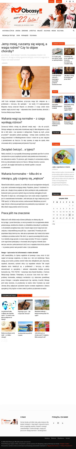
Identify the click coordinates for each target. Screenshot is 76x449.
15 (69, 212)
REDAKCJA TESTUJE (8, 35)
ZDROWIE (25, 31)
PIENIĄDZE (24, 35)
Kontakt (68, 438)
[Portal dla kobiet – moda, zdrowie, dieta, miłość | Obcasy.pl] (38, 15)
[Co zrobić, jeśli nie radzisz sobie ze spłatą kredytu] (57, 51)
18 (57, 215)
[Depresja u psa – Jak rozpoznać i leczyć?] (25, 305)
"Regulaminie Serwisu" (53, 446)
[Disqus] (25, 373)
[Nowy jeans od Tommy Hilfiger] (69, 116)
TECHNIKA (33, 35)
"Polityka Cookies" (64, 444)
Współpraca (61, 438)
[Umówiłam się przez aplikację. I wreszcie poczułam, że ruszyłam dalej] (69, 51)
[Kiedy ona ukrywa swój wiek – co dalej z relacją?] (8, 326)
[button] (73, 31)
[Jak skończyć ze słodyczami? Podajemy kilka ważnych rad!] (42, 326)
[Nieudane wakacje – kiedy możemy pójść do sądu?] (42, 305)
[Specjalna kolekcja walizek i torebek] (57, 99)
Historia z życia (8, 31)
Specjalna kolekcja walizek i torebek (57, 106)
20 (63, 215)
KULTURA (60, 31)
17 (53, 215)
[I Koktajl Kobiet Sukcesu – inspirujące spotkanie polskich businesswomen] (57, 70)
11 (57, 212)
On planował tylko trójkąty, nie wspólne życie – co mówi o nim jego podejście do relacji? (7, 315)
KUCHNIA (47, 31)
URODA (17, 31)
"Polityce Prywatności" (66, 446)
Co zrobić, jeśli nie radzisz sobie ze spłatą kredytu (57, 58)
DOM (18, 35)
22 (69, 215)
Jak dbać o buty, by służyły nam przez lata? (69, 77)
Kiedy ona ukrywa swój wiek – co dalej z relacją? (8, 335)
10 (53, 212)
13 (63, 212)
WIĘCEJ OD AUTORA (24, 295)
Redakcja (47, 438)
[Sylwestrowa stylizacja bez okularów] (57, 116)
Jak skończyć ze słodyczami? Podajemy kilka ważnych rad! (41, 335)
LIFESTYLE (32, 31)
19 (60, 215)
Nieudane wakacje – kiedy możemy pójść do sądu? (42, 313)
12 (60, 212)
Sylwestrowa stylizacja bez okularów (56, 123)
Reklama (53, 438)
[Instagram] (69, 1)
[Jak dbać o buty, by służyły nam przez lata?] (69, 70)
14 (66, 212)
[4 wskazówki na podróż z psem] (25, 326)
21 (66, 215)
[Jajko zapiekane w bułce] (63, 156)
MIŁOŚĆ (40, 31)
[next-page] (6, 340)
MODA (54, 31)
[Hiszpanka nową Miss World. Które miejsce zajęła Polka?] (69, 99)
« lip (53, 224)
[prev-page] (2, 340)
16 (73, 212)
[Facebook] (66, 1)
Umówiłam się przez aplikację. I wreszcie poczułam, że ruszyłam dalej (69, 60)
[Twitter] (73, 1)
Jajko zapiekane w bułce (61, 167)
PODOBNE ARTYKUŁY (9, 295)
